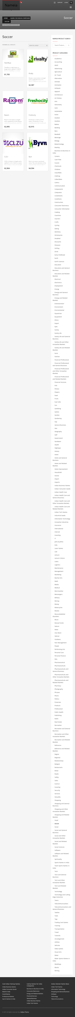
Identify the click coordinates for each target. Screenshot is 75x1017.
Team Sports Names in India (61, 867)
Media (57, 584)
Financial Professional (62, 360)
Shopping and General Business (61, 805)
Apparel (57, 91)
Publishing (58, 715)
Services (57, 794)
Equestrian (58, 313)
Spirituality (58, 859)
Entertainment (59, 304)
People (57, 646)
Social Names (6, 994)
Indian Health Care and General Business (61, 496)
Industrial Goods (60, 515)
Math (56, 581)
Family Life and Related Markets (61, 349)
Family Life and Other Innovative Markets (61, 343)
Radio (56, 719)
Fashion (57, 356)
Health (57, 445)
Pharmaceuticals (60, 666)
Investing (58, 535)
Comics (57, 182)
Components (59, 189)
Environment (59, 307)
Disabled (57, 238)
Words (57, 967)
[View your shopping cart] (21, 2)
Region (57, 754)
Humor (57, 476)
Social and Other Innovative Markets (59, 837)
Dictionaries (58, 235)
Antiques (57, 88)
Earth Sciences (59, 261)
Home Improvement (61, 469)
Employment (59, 286)
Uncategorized (59, 939)
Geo (56, 428)
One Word (58, 633)
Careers (57, 156)
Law (56, 552)
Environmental (59, 310)
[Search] (68, 45)
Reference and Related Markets (61, 750)
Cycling (57, 225)
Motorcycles (58, 607)
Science (57, 784)
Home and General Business (60, 459)
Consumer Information (62, 209)
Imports (57, 482)
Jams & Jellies (59, 542)
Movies (57, 611)
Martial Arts (58, 578)
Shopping (58, 800)
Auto (56, 108)
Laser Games (59, 548)
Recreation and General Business (61, 730)
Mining (57, 601)
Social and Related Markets (60, 842)
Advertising (58, 68)
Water (56, 955)
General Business (60, 425)
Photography (59, 689)
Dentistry (58, 232)
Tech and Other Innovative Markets (59, 881)
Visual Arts (58, 952)
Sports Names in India (62, 862)
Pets (56, 659)
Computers (58, 192)
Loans (56, 561)
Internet (57, 532)
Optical (57, 636)
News (56, 629)
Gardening (58, 418)
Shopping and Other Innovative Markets (60, 810)
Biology (57, 141)
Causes (57, 163)
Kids (56, 545)
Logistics (57, 565)
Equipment (58, 317)
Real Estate (58, 722)
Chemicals (58, 166)
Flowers (57, 392)
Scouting (57, 787)
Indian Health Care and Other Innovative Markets (61, 502)
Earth (56, 258)
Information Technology (62, 519)
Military (57, 598)
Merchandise (59, 591)
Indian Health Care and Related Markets (61, 508)
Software (57, 850)
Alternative (58, 78)
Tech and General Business (59, 876)
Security (57, 790)
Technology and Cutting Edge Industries (61, 896)
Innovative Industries (61, 522)
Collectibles (58, 179)
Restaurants (58, 767)
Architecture (59, 95)
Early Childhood (60, 255)
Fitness (57, 389)
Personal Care (59, 652)
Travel (57, 932)
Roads (57, 774)
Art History (58, 98)
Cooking (57, 212)
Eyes (56, 326)
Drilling (57, 248)
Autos (56, 114)
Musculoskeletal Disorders (59, 615)
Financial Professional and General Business (61, 364)
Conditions (58, 199)
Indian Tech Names (61, 512)
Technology (58, 891)
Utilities (57, 942)
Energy (57, 289)
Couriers (57, 219)
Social (56, 827)
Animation (58, 85)
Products (57, 705)
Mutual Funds (59, 623)
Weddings (58, 964)
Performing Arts (60, 649)
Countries (58, 215)
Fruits (56, 399)
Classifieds (58, 173)
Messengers (58, 594)
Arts (56, 101)
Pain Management (61, 643)
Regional (57, 757)
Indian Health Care (61, 492)
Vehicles (57, 945)
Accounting (58, 62)
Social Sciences (59, 847)
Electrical (58, 279)
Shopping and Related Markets (61, 816)
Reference (58, 745)
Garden (57, 415)
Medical (57, 588)
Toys (56, 919)
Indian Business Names (62, 485)
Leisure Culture (60, 558)
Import (57, 479)
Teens (56, 900)
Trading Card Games (61, 922)
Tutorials (57, 935)
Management (59, 571)
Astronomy (58, 105)
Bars (56, 131)
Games (57, 412)
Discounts (58, 242)
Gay (56, 422)
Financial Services (60, 382)
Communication (60, 186)
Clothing (57, 176)
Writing (57, 971)
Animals (57, 82)
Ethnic (57, 320)
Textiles (57, 912)
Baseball (57, 134)
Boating (57, 147)
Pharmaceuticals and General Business (60, 670)
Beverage (58, 137)
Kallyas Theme (25, 1012)
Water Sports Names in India (61, 960)
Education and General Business (61, 269)
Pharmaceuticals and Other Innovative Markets (61, 676)
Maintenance (59, 568)
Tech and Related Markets (59, 887)
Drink (56, 251)
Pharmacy (58, 686)
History (57, 451)
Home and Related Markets (60, 464)
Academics (58, 59)
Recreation (58, 725)
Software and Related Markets (61, 855)
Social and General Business (60, 831)
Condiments (58, 196)
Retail (56, 771)
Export (57, 323)
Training (57, 926)
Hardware (58, 441)
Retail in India (6, 991)
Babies (57, 124)
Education (58, 265)
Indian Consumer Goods (62, 489)
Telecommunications (61, 904)
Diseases (57, 245)
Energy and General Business (60, 294)
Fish (56, 385)
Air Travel (58, 75)
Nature (57, 626)
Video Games (59, 949)
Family (57, 330)
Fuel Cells (58, 402)
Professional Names (8, 996)
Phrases (57, 692)
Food (56, 395)
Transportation (59, 929)
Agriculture (58, 72)
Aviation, (57, 121)
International (59, 529)
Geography (58, 431)
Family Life (58, 333)
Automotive (58, 111)
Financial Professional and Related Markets (61, 378)
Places (57, 696)
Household (58, 472)
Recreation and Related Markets (61, 741)
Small (56, 820)
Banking (57, 128)
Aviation (57, 118)
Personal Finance (60, 656)
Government (59, 438)
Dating (57, 229)
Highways (58, 448)
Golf (56, 435)
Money (57, 604)
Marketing (58, 575)
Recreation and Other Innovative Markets (61, 735)
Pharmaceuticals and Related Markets (60, 681)
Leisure (57, 555)
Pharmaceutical (60, 662)
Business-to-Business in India (61, 152)
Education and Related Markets (61, 275)
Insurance (58, 525)
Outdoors (58, 639)
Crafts (56, 222)
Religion (57, 764)
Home (56, 454)
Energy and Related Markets (60, 299)
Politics (57, 699)
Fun (56, 405)
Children (57, 169)
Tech (56, 871)
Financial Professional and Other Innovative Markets (61, 371)
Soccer (57, 824)
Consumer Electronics (62, 205)
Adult (56, 65)
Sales (56, 780)
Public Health (59, 712)
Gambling (58, 408)
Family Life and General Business (61, 338)
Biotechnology (59, 144)
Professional (59, 709)
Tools (56, 916)
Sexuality (57, 797)
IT (55, 538)
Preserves (58, 702)
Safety (57, 777)
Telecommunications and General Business (62, 908)
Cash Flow (58, 159)
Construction (59, 202)
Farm (56, 353)
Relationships (59, 761)
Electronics (58, 282)
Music (56, 620)
